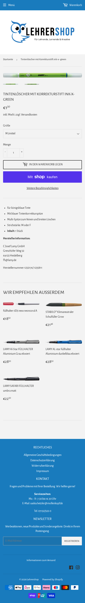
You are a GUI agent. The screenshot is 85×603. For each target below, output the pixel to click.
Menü (11, 5)
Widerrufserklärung (43, 465)
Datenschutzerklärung (42, 460)
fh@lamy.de (9, 260)
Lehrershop (33, 579)
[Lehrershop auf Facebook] (71, 568)
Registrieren (71, 541)
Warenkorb (75, 5)
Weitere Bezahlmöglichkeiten (43, 188)
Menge (7, 144)
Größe (6, 125)
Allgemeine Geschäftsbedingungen (42, 455)
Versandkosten (29, 114)
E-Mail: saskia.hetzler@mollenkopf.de (42, 503)
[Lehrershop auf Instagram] (78, 568)
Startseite (8, 59)
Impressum (42, 471)
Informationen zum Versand (41, 560)
